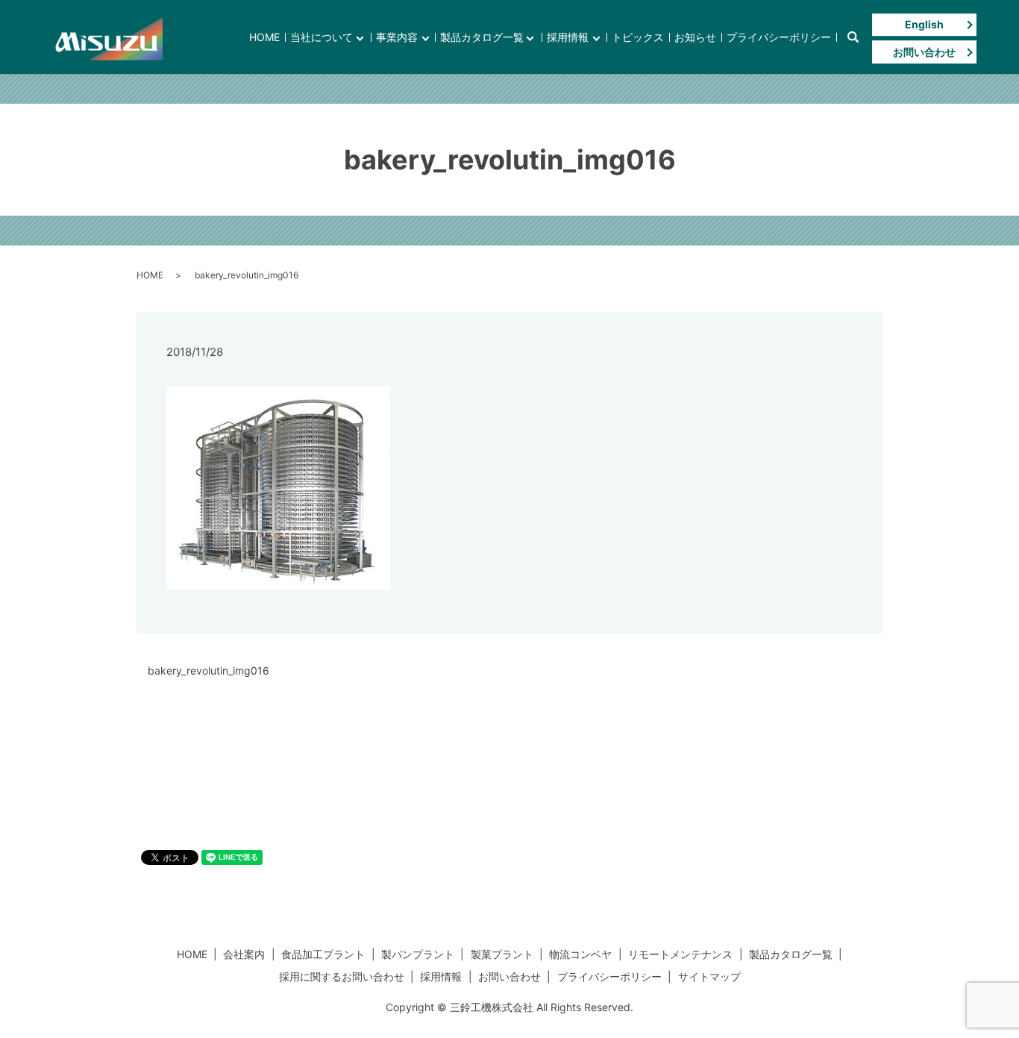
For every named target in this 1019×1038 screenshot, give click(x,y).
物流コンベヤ (580, 954)
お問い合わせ (924, 52)
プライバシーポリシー (779, 37)
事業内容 (397, 37)
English (924, 24)
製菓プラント (502, 954)
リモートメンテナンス (680, 954)
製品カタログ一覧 (482, 37)
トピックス (638, 37)
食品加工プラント (323, 954)
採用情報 (568, 37)
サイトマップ (709, 976)
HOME (264, 37)
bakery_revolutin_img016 (208, 670)
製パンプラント (417, 954)
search (852, 37)
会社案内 (244, 954)
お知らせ (695, 37)
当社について (321, 37)
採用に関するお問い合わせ (341, 976)
